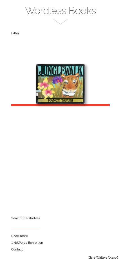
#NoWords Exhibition (27, 243)
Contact (17, 249)
